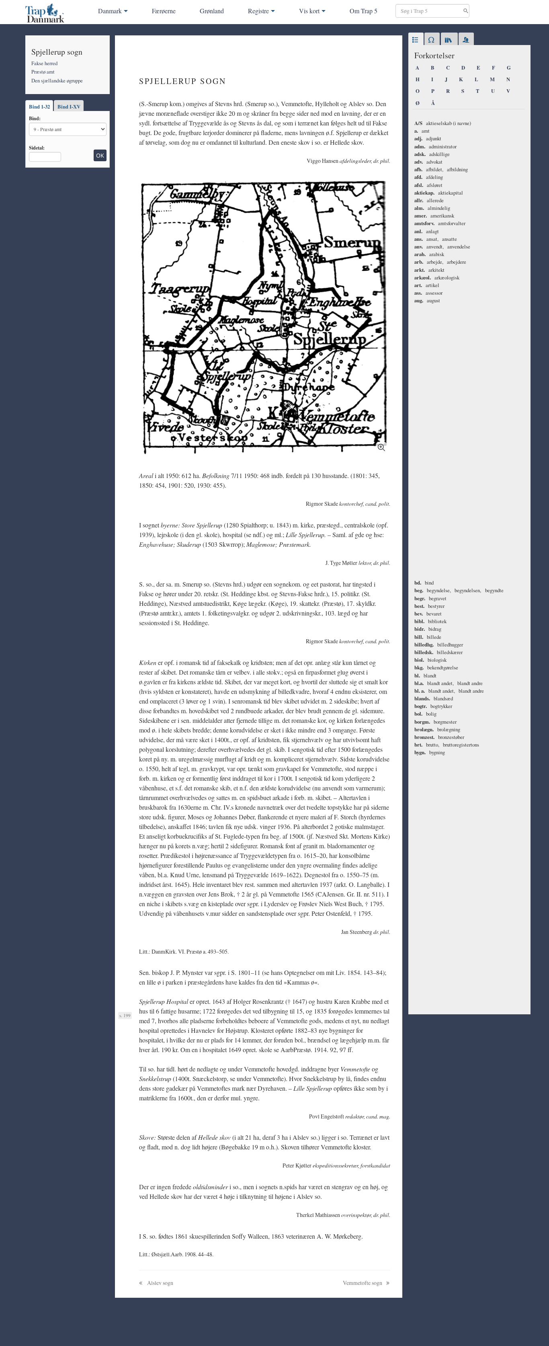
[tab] (416, 40)
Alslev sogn (159, 1282)
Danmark (110, 10)
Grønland (212, 10)
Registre (258, 10)
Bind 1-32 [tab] (39, 106)
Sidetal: (37, 147)
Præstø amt (43, 71)
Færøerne (164, 10)
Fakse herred (44, 63)
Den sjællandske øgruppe (57, 80)
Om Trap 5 (363, 10)
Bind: (35, 118)
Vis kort (309, 10)
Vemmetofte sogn (363, 1282)
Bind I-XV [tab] (68, 106)
